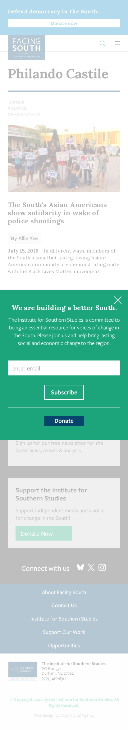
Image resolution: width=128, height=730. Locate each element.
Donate (64, 420)
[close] (117, 300)
